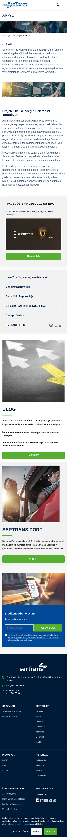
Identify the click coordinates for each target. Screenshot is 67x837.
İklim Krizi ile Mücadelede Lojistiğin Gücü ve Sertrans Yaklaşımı (30, 434)
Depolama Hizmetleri (18, 286)
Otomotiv (39, 722)
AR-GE (5, 765)
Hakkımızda (41, 760)
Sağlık (38, 742)
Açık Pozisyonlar (9, 794)
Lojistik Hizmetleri (9, 716)
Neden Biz (40, 765)
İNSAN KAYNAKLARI (13, 788)
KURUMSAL (42, 755)
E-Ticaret (39, 711)
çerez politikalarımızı (20, 824)
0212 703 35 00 (13, 693)
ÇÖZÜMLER (8, 706)
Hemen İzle (33, 256)
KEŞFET (34, 455)
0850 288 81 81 (13, 690)
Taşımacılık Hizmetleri (11, 711)
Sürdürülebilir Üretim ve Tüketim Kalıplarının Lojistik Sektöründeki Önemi (30, 444)
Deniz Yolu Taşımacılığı (19, 296)
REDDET (37, 831)
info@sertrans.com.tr (15, 686)
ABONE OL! (48, 627)
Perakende (40, 727)
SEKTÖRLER (42, 706)
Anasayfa (6, 35)
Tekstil (38, 716)
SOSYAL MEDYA (44, 788)
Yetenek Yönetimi (9, 809)
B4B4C (5, 760)
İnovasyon (17, 35)
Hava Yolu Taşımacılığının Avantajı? (26, 277)
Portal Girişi (41, 776)
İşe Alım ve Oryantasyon (12, 804)
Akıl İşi (5, 770)
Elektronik (40, 737)
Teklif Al (39, 770)
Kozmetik (40, 732)
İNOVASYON (8, 755)
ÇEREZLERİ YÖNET (19, 831)
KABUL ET (50, 831)
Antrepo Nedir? (15, 315)
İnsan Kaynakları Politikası (13, 799)
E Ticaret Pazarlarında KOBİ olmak (26, 306)
